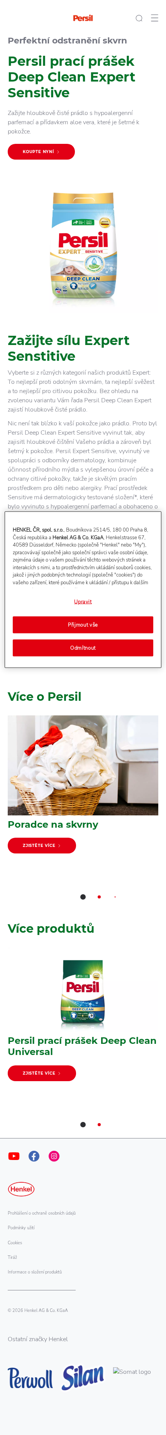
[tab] (83, 897)
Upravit (83, 601)
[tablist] (83, 896)
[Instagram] (54, 1156)
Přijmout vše (83, 624)
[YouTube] (14, 1156)
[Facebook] (34, 1156)
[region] (83, 589)
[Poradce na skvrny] (83, 788)
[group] (83, 813)
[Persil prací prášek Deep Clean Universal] (83, 1017)
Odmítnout (83, 647)
